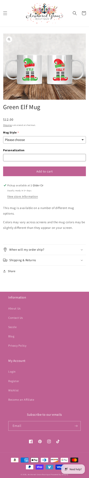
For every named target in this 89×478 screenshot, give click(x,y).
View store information (22, 196)
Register (13, 381)
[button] (5, 13)
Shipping (7, 125)
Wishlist (13, 390)
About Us (14, 308)
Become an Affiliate (21, 399)
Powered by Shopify (59, 474)
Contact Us (15, 318)
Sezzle (12, 327)
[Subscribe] (76, 426)
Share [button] (12, 271)
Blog (11, 336)
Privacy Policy (17, 345)
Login (12, 371)
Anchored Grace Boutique (39, 474)
